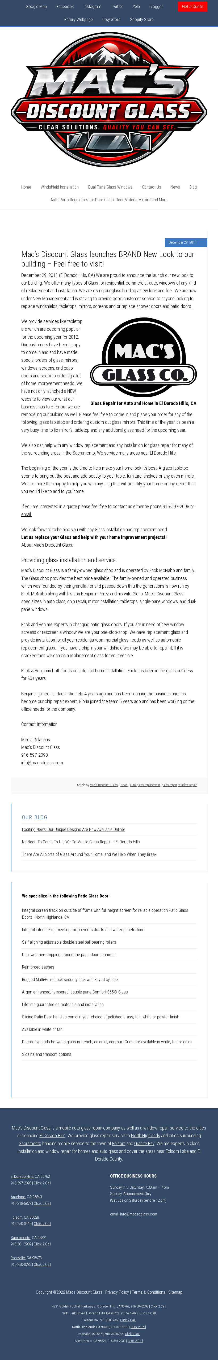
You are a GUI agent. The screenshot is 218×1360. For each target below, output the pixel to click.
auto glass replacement (145, 785)
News (124, 785)
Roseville (18, 1258)
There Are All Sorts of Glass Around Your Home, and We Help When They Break (89, 854)
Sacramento (30, 1143)
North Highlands (145, 1135)
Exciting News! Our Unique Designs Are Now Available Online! (73, 829)
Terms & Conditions (148, 1292)
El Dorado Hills (52, 1135)
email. (26, 514)
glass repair (169, 785)
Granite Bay (144, 1143)
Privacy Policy (117, 1292)
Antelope (18, 1197)
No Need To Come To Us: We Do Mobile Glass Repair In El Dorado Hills (81, 841)
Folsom (118, 1143)
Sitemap (175, 1292)
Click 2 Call (42, 1183)
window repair (187, 785)
